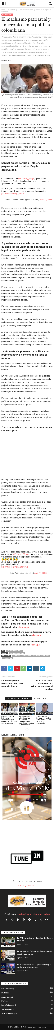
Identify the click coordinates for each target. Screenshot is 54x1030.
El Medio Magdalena (17, 653)
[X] (10, 668)
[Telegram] (42, 668)
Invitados (5, 993)
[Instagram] (13, 920)
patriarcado (7, 658)
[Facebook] (4, 668)
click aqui (35, 645)
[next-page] (28, 729)
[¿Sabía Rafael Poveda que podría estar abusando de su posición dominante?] (44, 709)
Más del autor (40, 698)
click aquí (23, 627)
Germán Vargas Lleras (41, 656)
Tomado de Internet (14, 651)
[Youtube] (46, 920)
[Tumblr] (36, 668)
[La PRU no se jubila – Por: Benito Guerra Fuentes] (8, 942)
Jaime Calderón (7, 997)
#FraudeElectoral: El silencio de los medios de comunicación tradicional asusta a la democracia (26, 720)
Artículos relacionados (18, 698)
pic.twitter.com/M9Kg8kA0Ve (14, 567)
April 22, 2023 (45, 199)
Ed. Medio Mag (12, 10)
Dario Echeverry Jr (8, 1005)
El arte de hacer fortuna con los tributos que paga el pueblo (42, 684)
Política (4, 1001)
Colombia (16, 656)
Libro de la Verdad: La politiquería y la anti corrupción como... (34, 966)
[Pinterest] (17, 668)
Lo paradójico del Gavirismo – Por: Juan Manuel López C (12, 683)
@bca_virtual (27, 885)
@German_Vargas (26, 178)
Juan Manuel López (9, 1013)
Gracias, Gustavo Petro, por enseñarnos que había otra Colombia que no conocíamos (9, 719)
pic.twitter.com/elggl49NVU (13, 193)
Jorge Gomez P (7, 1009)
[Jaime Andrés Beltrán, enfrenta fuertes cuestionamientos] (8, 955)
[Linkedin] (29, 668)
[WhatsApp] (23, 668)
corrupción (26, 656)
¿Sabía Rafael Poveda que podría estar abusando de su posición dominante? (43, 719)
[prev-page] (25, 729)
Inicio (3, 10)
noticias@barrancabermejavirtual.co (33, 914)
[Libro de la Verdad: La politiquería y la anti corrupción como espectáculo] (8, 968)
